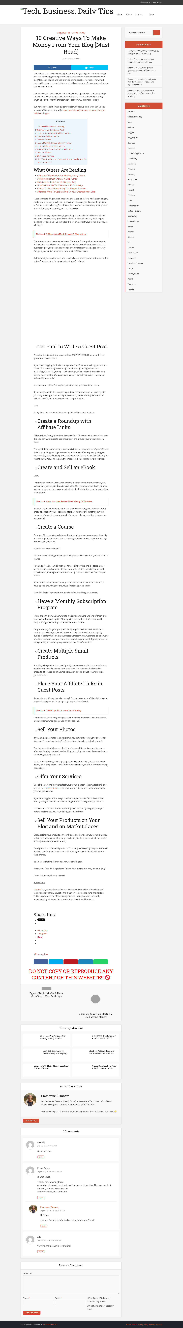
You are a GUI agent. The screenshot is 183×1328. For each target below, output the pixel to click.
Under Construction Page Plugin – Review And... (104, 1067)
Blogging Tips (63, 32)
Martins (37, 889)
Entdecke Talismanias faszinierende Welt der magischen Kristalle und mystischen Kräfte (142, 82)
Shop (151, 14)
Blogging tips (41, 954)
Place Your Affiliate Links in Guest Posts (53, 149)
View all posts (31, 1120)
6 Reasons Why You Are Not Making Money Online (52, 1037)
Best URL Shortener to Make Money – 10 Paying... (55, 1052)
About (129, 14)
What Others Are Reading (51, 126)
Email (58, 1298)
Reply (41, 1157)
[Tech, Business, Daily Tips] (67, 10)
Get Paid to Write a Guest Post (49, 130)
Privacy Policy (143, 1324)
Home (119, 14)
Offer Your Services (44, 156)
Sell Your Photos (43, 152)
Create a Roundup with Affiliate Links (52, 133)
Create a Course (43, 139)
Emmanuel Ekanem (72, 58)
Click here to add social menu (151, 2)
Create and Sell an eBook (47, 136)
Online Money (78, 32)
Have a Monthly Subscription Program (53, 143)
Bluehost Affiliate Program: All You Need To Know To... (102, 1052)
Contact (140, 14)
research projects (52, 788)
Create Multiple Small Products (50, 146)
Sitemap (159, 1324)
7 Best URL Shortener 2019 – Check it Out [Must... (104, 1037)
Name (26, 1298)
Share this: (45, 162)
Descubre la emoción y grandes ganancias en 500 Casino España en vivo (142, 70)
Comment (27, 1273)
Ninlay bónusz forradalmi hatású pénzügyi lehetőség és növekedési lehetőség (141, 93)
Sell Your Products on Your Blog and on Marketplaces (60, 159)
